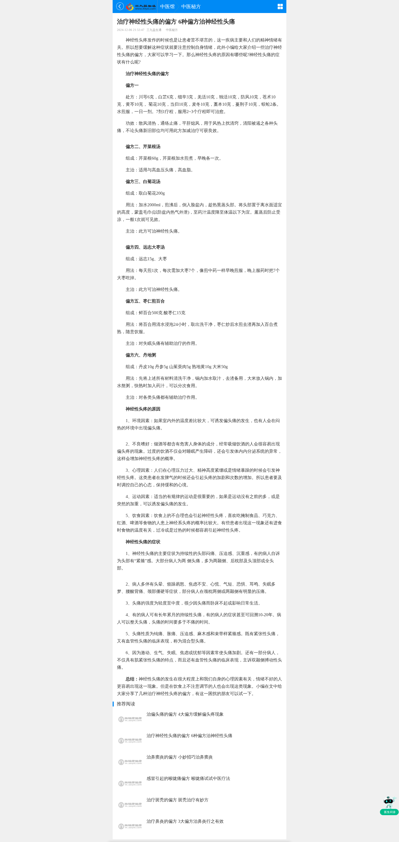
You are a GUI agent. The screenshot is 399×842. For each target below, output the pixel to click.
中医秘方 (191, 6)
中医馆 (167, 6)
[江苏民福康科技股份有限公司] (141, 6)
